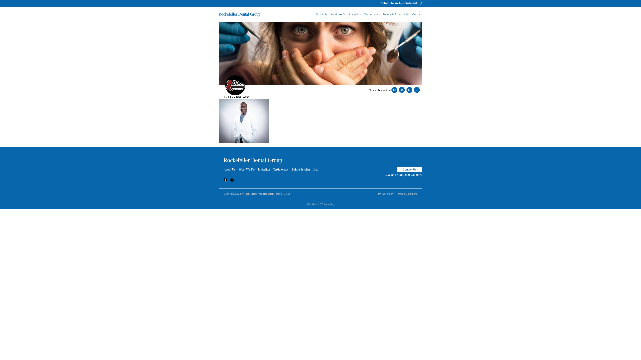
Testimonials (372, 14)
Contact (417, 14)
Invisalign (355, 14)
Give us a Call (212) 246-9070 (403, 174)
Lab (406, 14)
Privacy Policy (386, 193)
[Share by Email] (417, 90)
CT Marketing (327, 204)
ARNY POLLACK (238, 97)
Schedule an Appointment (399, 3)
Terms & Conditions (406, 193)
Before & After (392, 14)
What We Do (338, 14)
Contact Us (409, 169)
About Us (321, 14)
